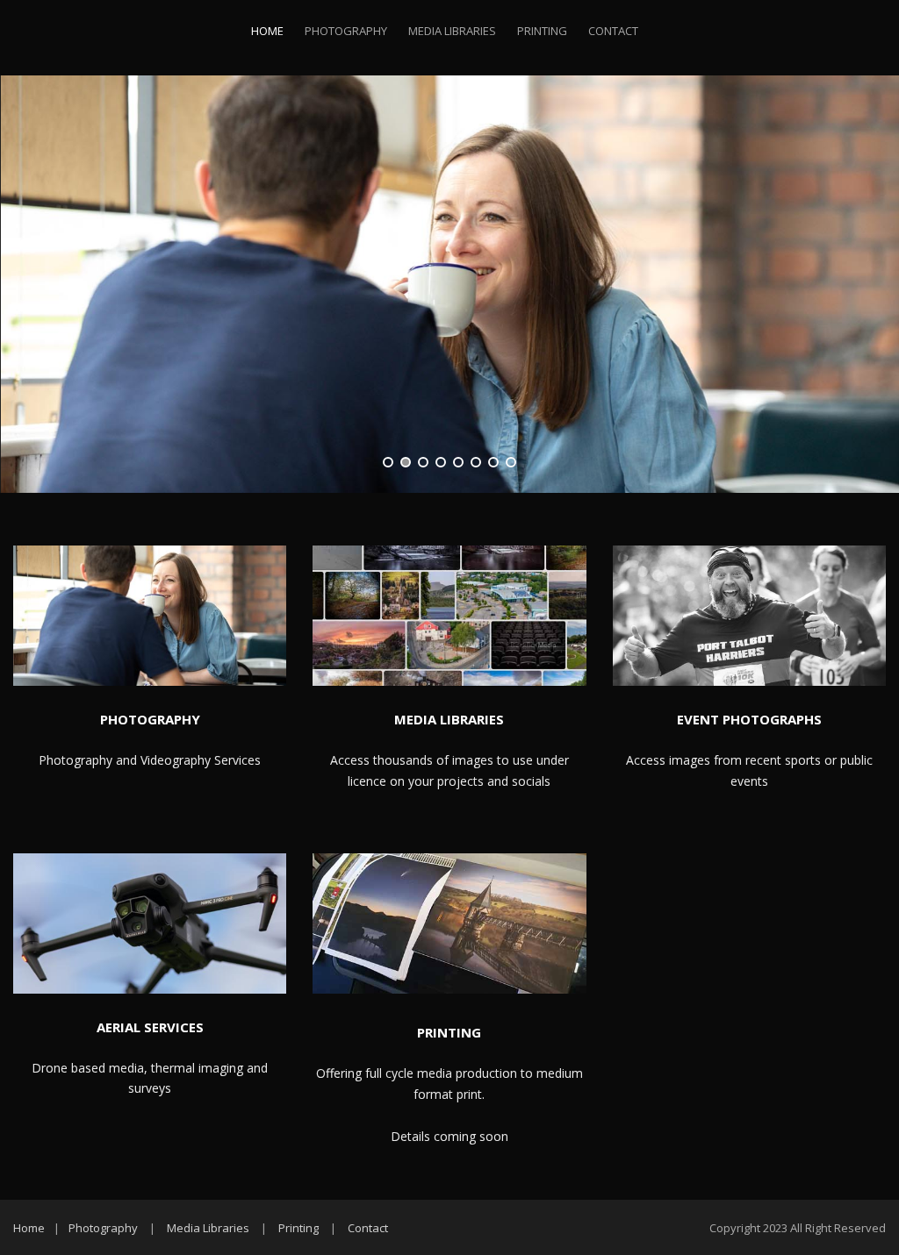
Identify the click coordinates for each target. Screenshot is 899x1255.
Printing (542, 31)
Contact (613, 31)
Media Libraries (452, 31)
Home (267, 31)
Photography (346, 31)
